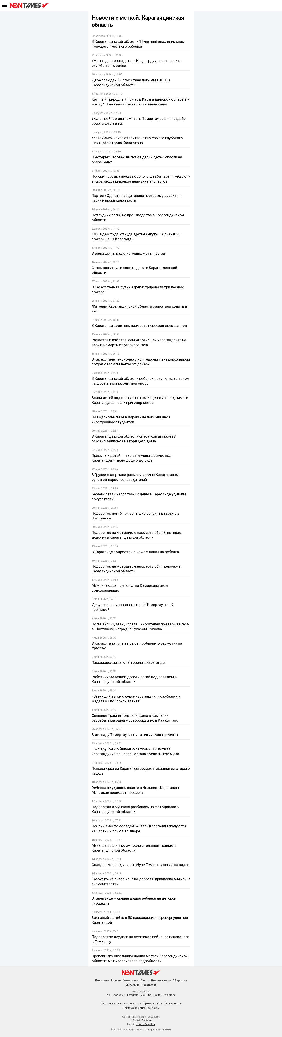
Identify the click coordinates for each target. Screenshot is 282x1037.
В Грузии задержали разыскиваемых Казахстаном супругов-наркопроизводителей (135, 477)
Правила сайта (152, 1003)
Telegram (169, 995)
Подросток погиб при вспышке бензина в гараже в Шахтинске (135, 515)
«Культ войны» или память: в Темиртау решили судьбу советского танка (139, 121)
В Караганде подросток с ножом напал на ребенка (135, 552)
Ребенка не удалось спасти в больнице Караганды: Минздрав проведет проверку (136, 790)
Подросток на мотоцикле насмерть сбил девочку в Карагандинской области (136, 568)
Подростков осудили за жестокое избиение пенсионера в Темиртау (140, 939)
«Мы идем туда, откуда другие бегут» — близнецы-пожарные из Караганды (136, 236)
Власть (116, 980)
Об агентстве (172, 1003)
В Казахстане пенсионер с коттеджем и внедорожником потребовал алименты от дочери (141, 361)
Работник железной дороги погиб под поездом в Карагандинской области (134, 679)
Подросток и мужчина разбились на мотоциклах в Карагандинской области (135, 809)
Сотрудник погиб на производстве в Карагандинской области (138, 217)
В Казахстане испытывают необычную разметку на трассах (137, 645)
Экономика (130, 980)
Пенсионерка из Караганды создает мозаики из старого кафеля (141, 770)
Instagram (132, 995)
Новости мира (161, 980)
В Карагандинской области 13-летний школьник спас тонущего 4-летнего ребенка (138, 44)
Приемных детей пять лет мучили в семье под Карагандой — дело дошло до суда (131, 458)
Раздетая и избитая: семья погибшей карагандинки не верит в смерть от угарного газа (139, 342)
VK (108, 995)
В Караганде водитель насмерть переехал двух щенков (139, 325)
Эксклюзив (149, 985)
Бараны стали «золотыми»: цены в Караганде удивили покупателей (139, 496)
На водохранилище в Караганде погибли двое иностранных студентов (131, 419)
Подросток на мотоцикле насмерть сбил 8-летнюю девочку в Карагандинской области (136, 535)
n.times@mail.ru (145, 1024)
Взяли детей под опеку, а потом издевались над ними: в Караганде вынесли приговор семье (140, 400)
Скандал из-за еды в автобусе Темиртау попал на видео (140, 864)
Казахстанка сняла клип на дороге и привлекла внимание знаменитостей (141, 881)
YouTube (146, 995)
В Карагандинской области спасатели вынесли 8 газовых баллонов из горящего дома (134, 438)
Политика (102, 980)
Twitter (157, 995)
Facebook (118, 995)
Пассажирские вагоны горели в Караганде (128, 662)
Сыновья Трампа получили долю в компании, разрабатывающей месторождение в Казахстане (135, 718)
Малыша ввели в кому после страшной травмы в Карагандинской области (134, 848)
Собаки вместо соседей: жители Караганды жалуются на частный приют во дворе (139, 828)
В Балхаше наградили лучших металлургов (128, 253)
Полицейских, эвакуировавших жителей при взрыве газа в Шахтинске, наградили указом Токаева (140, 626)
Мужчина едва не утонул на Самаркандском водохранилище (130, 588)
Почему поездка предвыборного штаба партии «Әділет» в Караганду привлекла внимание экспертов (141, 178)
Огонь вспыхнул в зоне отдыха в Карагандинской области (134, 270)
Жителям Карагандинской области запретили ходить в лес (139, 308)
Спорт (144, 980)
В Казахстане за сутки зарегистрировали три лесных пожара (138, 289)
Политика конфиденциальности (121, 1003)
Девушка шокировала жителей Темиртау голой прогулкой (133, 607)
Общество (180, 980)
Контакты (153, 1008)
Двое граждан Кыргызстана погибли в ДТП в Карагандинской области (131, 82)
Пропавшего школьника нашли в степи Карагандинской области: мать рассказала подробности (140, 958)
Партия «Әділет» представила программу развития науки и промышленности (136, 198)
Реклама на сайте (134, 1008)
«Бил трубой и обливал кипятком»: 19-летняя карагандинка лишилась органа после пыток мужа (135, 751)
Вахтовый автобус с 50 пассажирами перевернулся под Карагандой (140, 920)
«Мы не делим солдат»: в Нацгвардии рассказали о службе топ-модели (136, 63)
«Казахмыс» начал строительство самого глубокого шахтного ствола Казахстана (137, 140)
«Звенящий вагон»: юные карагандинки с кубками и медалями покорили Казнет (136, 698)
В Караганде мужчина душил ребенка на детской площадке (134, 900)
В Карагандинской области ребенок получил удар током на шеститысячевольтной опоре (140, 381)
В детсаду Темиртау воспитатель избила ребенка (135, 734)
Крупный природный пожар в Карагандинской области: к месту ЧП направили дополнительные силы (140, 101)
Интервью (132, 985)
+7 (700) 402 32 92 (141, 1019)
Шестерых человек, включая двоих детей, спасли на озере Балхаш (137, 159)
